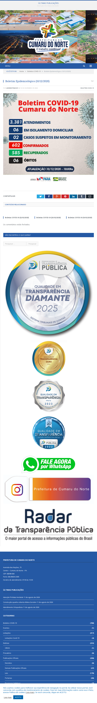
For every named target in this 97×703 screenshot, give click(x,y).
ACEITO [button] (18, 697)
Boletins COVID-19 (87, 88)
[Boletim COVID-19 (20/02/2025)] (48, 212)
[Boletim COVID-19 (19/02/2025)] (80, 212)
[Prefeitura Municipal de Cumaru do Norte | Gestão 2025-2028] (48, 37)
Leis (6, 673)
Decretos (8, 663)
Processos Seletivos (12, 683)
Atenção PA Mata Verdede (13, 597)
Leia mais (30, 692)
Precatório (7, 653)
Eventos (6, 628)
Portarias (8, 678)
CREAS (7, 648)
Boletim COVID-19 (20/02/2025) (48, 217)
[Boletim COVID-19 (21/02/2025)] (17, 212)
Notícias (6, 643)
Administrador (12, 88)
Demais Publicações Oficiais (15, 668)
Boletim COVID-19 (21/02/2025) (17, 217)
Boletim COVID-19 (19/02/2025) (80, 217)
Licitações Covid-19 (12, 638)
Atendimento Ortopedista (13, 607)
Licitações (7, 633)
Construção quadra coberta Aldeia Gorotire (48, 6)
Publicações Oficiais (10, 658)
